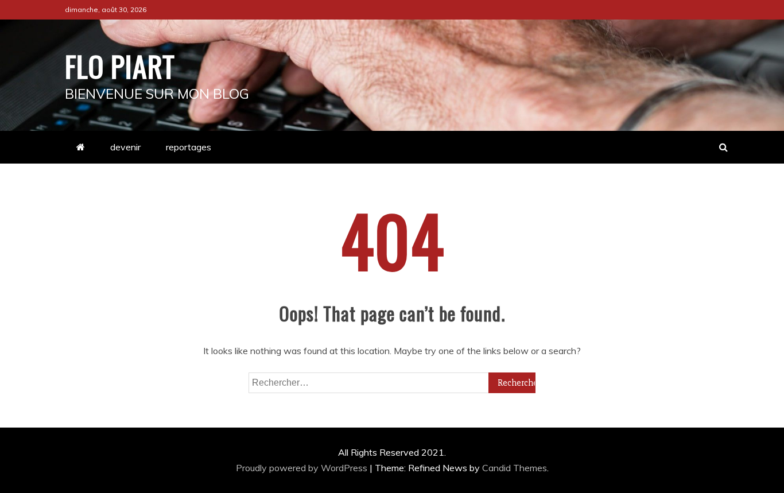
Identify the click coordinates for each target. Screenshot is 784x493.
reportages (188, 147)
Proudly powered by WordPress (303, 467)
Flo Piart (120, 65)
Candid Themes (514, 467)
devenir (125, 147)
